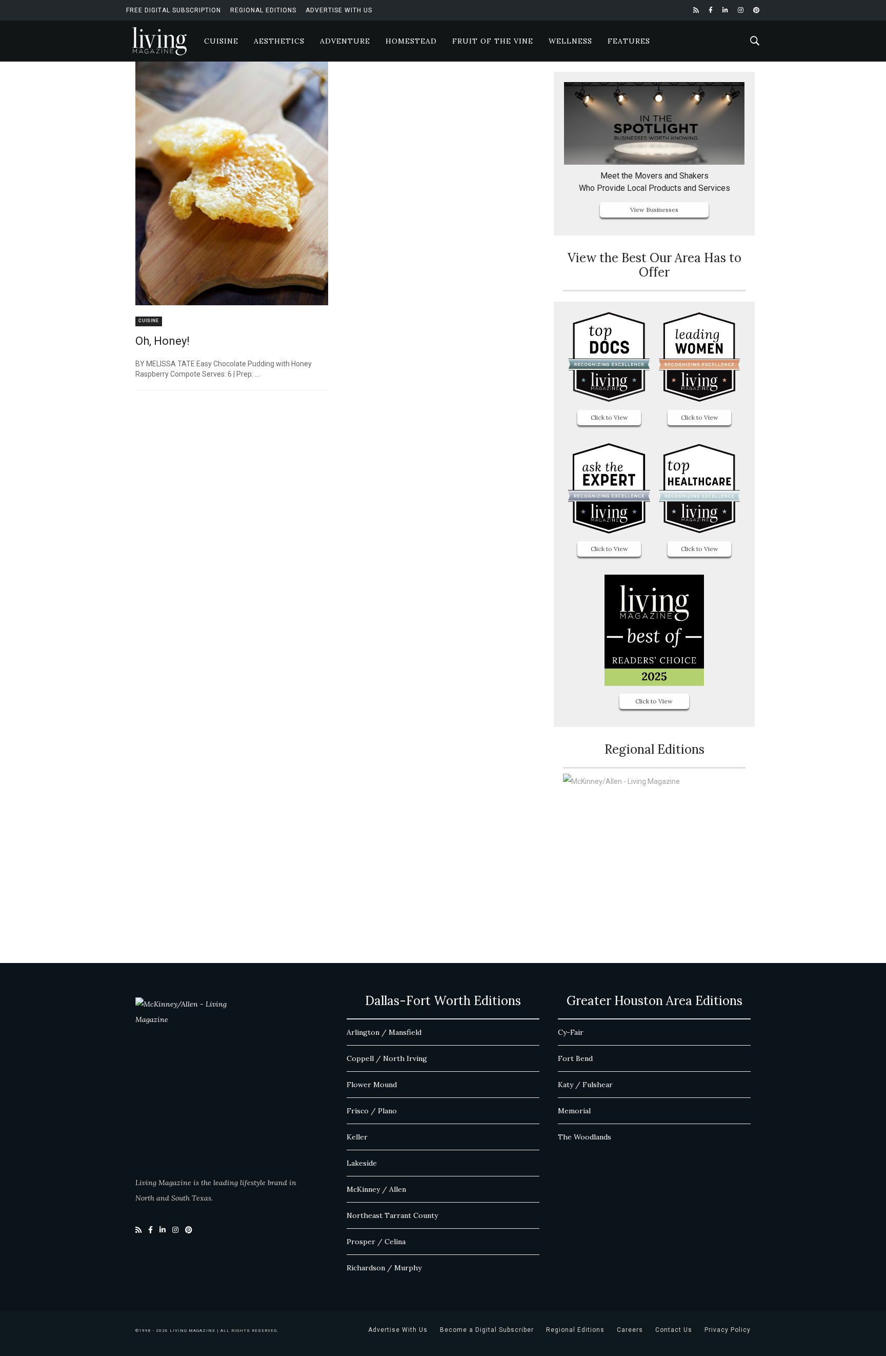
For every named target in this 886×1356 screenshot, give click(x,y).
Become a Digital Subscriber (487, 1329)
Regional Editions (263, 10)
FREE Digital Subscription (173, 10)
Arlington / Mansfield (384, 1032)
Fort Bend (575, 1058)
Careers (630, 1329)
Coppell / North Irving (387, 1058)
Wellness (570, 41)
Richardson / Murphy (384, 1267)
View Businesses (654, 209)
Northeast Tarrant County (392, 1215)
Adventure (345, 41)
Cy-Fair (570, 1032)
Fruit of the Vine (492, 41)
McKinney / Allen (376, 1189)
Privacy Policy (727, 1329)
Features (629, 41)
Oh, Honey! (162, 341)
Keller (357, 1137)
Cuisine (221, 41)
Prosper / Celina (376, 1241)
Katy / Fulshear (585, 1084)
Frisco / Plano (372, 1110)
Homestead (411, 41)
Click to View (609, 417)
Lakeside (362, 1163)
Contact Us (673, 1329)
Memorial (574, 1110)
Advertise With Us (339, 10)
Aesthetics (279, 41)
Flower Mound (372, 1084)
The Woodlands (584, 1137)
